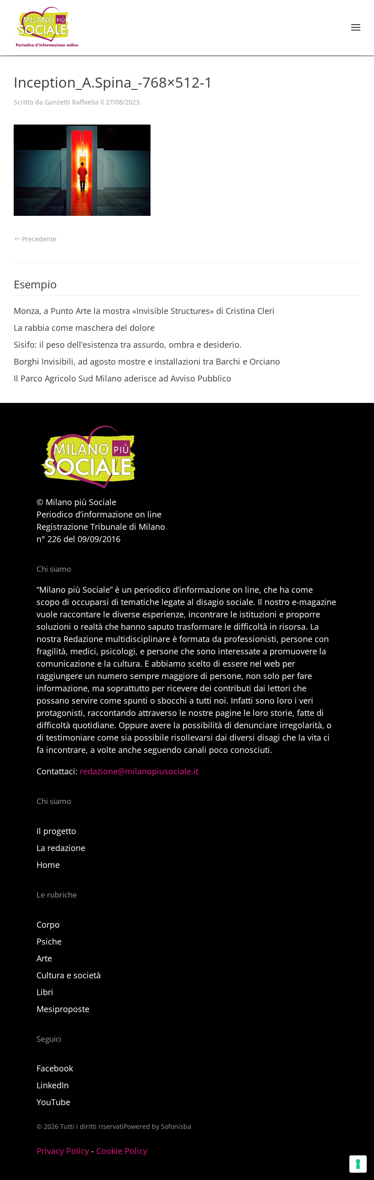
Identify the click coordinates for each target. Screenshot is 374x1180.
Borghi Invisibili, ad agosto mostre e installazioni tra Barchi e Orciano (147, 361)
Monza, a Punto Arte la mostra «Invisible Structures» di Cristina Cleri (144, 310)
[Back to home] (46, 27)
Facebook (54, 1068)
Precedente (39, 239)
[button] (355, 27)
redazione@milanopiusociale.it (139, 771)
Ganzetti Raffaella (72, 102)
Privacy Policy (62, 1150)
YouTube (53, 1101)
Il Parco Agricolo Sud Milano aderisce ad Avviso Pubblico (122, 378)
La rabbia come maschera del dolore (84, 327)
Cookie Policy (121, 1150)
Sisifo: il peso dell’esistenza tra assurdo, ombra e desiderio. (128, 344)
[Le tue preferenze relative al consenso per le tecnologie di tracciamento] (358, 1164)
